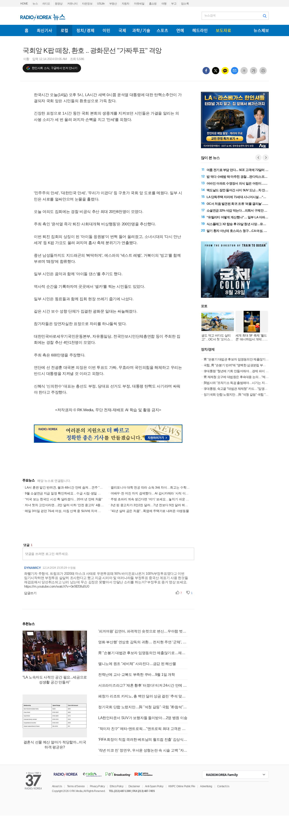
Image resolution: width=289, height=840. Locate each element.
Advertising (206, 786)
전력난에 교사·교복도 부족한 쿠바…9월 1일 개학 (136, 674)
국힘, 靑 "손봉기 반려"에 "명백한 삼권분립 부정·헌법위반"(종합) (246, 365)
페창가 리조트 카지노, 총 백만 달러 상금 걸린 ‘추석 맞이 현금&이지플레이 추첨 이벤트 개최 (142, 696)
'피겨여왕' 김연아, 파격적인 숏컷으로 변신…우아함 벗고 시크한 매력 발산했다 (142, 631)
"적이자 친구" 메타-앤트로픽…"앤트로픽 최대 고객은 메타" (142, 729)
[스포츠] (162, 30)
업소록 (185, 3)
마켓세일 (139, 3)
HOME (24, 3)
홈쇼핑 (153, 3)
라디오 (46, 3)
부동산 (113, 3)
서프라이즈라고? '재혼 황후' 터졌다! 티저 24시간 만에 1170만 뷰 (142, 685)
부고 (173, 3)
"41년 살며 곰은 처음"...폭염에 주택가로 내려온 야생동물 (150, 511)
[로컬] (64, 30)
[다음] (266, 158)
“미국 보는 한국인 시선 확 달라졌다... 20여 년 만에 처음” (64, 499)
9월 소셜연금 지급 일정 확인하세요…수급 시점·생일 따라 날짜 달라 (71, 493)
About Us (57, 786)
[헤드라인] (200, 30)
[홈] (26, 30)
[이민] (106, 30)
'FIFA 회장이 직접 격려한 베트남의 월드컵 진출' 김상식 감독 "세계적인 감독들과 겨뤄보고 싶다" (142, 739)
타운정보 (87, 3)
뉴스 (35, 3)
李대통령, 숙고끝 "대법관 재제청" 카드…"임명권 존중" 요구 (243, 388)
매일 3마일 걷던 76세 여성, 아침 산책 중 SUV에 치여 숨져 (64, 511)
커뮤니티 (72, 3)
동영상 (59, 3)
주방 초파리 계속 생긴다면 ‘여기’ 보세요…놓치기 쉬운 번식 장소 (155, 499)
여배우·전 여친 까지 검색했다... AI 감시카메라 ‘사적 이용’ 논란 (153, 493)
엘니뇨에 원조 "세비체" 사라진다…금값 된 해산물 (137, 664)
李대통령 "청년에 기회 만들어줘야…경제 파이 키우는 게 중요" (245, 371)
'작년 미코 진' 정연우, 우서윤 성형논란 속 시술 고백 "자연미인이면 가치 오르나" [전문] (142, 750)
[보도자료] (223, 30)
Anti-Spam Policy (154, 786)
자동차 (125, 3)
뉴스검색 (209, 15)
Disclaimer (134, 786)
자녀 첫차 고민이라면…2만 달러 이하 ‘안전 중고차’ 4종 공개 (66, 505)
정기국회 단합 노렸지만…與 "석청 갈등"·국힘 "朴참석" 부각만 (142, 707)
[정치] (85, 30)
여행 (164, 3)
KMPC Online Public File (181, 786)
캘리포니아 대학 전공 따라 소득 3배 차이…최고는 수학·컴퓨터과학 (157, 487)
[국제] (122, 30)
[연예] (180, 30)
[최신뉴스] (44, 30)
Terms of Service (76, 786)
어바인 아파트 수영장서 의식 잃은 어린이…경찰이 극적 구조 (247, 183)
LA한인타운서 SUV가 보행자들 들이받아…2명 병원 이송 (142, 718)
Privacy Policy (97, 786)
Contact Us (223, 786)
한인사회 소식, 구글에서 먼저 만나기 (54, 68)
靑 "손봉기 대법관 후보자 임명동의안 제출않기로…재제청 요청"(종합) (142, 653)
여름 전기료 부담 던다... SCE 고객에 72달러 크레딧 (240, 170)
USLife (101, 3)
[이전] (258, 158)
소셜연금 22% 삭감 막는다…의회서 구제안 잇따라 (240, 210)
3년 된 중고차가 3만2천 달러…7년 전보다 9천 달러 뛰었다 (151, 505)
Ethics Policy (116, 786)
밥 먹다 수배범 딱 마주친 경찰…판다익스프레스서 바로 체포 (247, 176)
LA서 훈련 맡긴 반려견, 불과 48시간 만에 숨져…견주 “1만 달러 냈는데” (74, 487)
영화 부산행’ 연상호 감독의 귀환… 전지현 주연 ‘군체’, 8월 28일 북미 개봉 (142, 642)
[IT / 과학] (141, 30)
